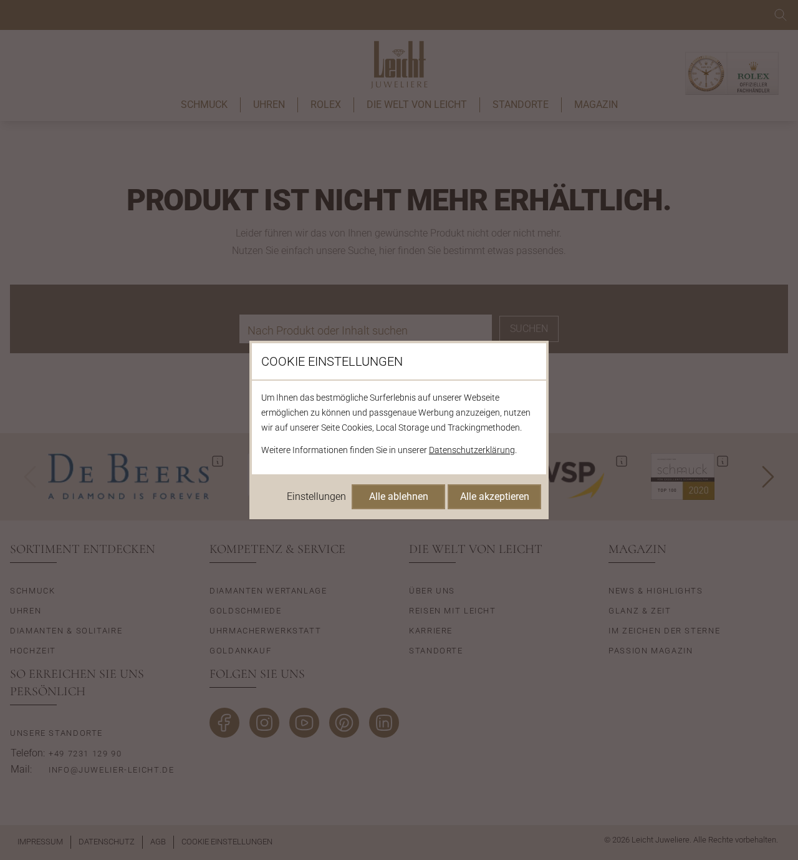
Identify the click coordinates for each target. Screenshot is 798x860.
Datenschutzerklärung (472, 450)
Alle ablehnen (398, 496)
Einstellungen (316, 496)
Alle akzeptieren (494, 496)
